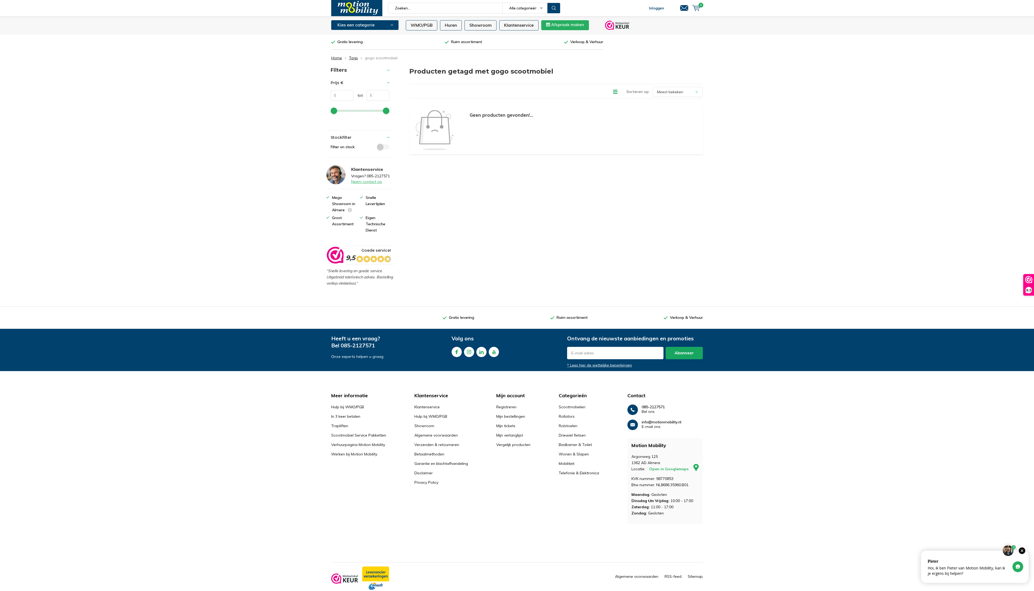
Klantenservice (519, 25)
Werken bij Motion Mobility (354, 454)
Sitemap (695, 576)
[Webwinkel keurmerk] (344, 578)
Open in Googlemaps (669, 468)
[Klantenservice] (684, 8)
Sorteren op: (638, 91)
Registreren (506, 407)
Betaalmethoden (429, 454)
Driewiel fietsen (572, 435)
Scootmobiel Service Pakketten (358, 435)
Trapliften (339, 425)
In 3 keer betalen (345, 416)
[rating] (334, 255)
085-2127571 (358, 345)
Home (336, 58)
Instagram (469, 352)
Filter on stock (343, 146)
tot (358, 95)
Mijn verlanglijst (509, 435)
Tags (353, 58)
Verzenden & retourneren (436, 444)
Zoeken (553, 8)
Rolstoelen (568, 425)
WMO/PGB (421, 25)
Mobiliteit (566, 463)
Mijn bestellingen (510, 416)
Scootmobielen (572, 407)
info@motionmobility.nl (661, 422)
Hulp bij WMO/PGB (347, 407)
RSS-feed (673, 576)
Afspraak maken (567, 24)
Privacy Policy (426, 482)
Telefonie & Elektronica (579, 473)
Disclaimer (423, 473)
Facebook (457, 352)
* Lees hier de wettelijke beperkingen (599, 365)
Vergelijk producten (513, 444)
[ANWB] (375, 578)
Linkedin (481, 352)
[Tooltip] (350, 211)
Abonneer (684, 352)
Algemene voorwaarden (436, 435)
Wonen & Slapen (574, 454)
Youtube (494, 352)
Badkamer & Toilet (575, 444)
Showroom (480, 25)
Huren (451, 25)
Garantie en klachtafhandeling (441, 463)
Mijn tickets (505, 425)
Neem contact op (366, 181)
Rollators (567, 416)
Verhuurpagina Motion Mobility (358, 444)
